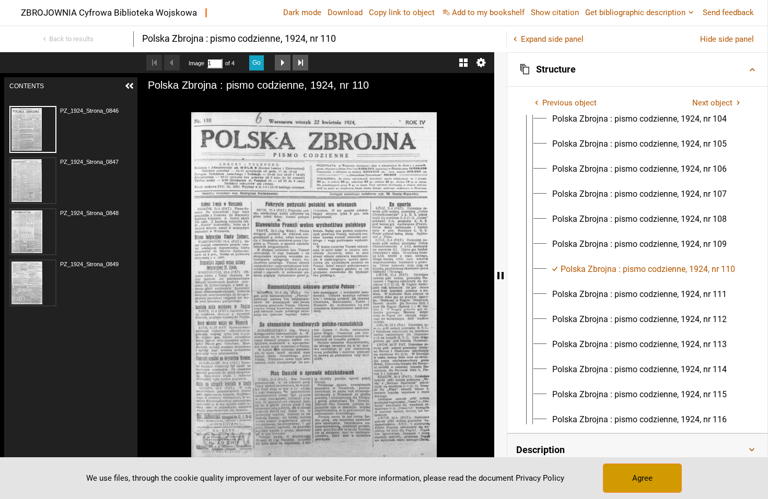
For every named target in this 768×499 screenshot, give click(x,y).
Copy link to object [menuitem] (402, 12)
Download (345, 12)
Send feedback (728, 12)
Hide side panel (727, 39)
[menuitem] (639, 119)
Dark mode (302, 12)
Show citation (555, 12)
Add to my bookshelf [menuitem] (488, 12)
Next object (712, 103)
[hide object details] (500, 275)
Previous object (569, 103)
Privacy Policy (540, 478)
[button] (637, 69)
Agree (642, 478)
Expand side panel (552, 39)
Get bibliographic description (635, 12)
